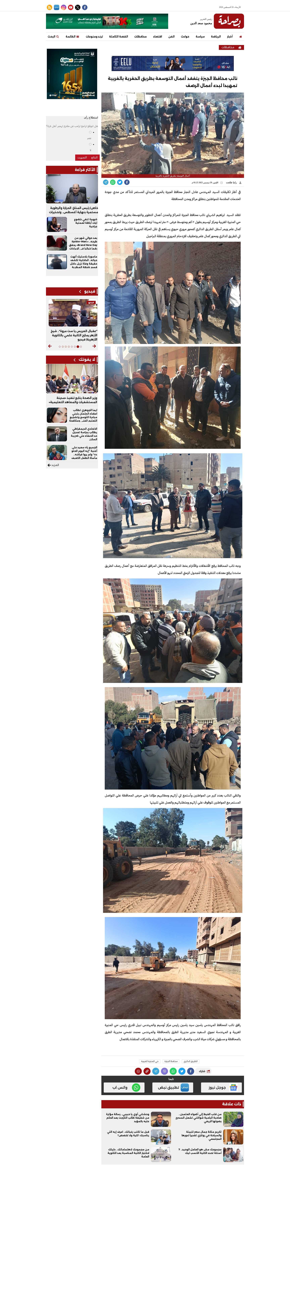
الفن (171, 36)
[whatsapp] (147, 1071)
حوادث (185, 36)
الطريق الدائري (191, 1061)
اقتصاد (157, 36)
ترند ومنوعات (94, 36)
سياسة (200, 36)
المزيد (55, 465)
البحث (52, 36)
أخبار (230, 36)
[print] (138, 1071)
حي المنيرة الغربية (149, 1061)
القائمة (71, 36)
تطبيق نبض (168, 1088)
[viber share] (105, 182)
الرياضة (216, 36)
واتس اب (119, 1088)
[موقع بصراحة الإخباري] (229, 21)
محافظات (140, 36)
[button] (94, 346)
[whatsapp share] (112, 182)
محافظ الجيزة (171, 1061)
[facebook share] (127, 182)
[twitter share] (120, 182)
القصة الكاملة (118, 36)
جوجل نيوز (217, 1088)
